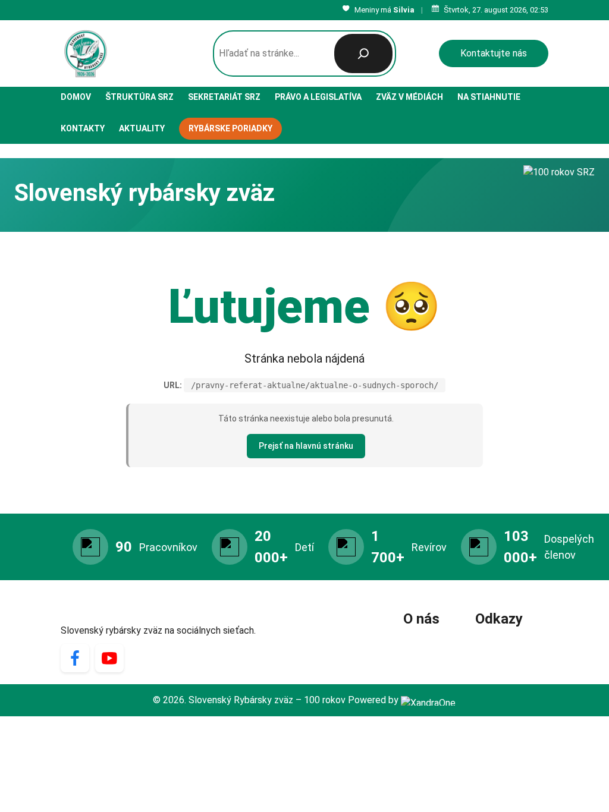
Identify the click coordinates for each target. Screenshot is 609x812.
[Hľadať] (363, 53)
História (423, 641)
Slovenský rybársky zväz (140, 613)
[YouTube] (109, 658)
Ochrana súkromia (511, 641)
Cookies (491, 658)
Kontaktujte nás (493, 53)
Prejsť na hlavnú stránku (306, 446)
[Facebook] (75, 658)
